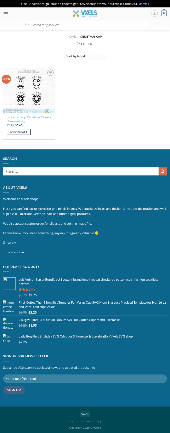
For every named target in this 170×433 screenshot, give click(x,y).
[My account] (154, 13)
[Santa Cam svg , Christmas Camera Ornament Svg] (29, 90)
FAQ (98, 421)
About (73, 421)
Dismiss (143, 4)
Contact (87, 421)
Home (72, 36)
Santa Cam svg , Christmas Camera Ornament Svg (29, 119)
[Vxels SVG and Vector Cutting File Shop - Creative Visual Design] (85, 13)
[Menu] (5, 13)
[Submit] (163, 171)
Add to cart (18, 132)
